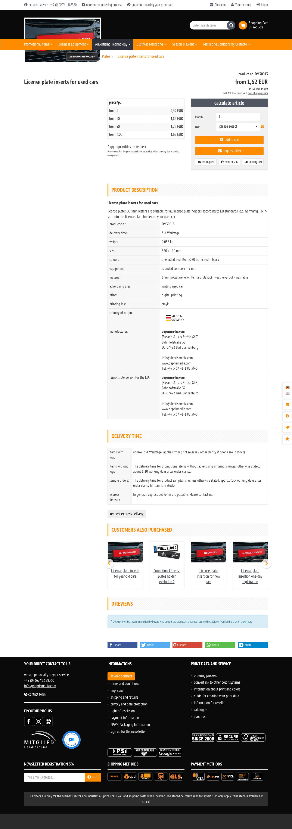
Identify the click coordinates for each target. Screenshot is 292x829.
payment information (125, 718)
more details (231, 162)
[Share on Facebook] (28, 721)
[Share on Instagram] (38, 721)
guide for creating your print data (152, 5)
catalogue (200, 710)
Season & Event (183, 44)
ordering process (205, 675)
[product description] (287, 416)
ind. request (207, 162)
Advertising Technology (111, 44)
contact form (36, 694)
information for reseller (210, 703)
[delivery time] (287, 427)
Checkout (220, 5)
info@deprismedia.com (40, 686)
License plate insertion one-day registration (250, 576)
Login (264, 5)
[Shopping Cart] (287, 404)
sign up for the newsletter (128, 731)
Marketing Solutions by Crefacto (225, 44)
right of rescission (123, 711)
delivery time (255, 162)
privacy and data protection (129, 704)
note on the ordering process (103, 5)
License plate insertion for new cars (208, 576)
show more (246, 622)
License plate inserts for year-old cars (125, 574)
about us (199, 716)
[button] (122, 645)
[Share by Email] (48, 721)
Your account (243, 5)
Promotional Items (37, 44)
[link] (244, 25)
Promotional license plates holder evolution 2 (166, 576)
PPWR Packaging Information (130, 725)
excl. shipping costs (258, 93)
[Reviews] (287, 439)
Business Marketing (150, 44)
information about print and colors (217, 689)
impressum (118, 690)
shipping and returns (124, 697)
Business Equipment (72, 44)
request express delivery (126, 514)
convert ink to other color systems (217, 682)
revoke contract (121, 676)
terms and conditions (125, 683)
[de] (287, 387)
